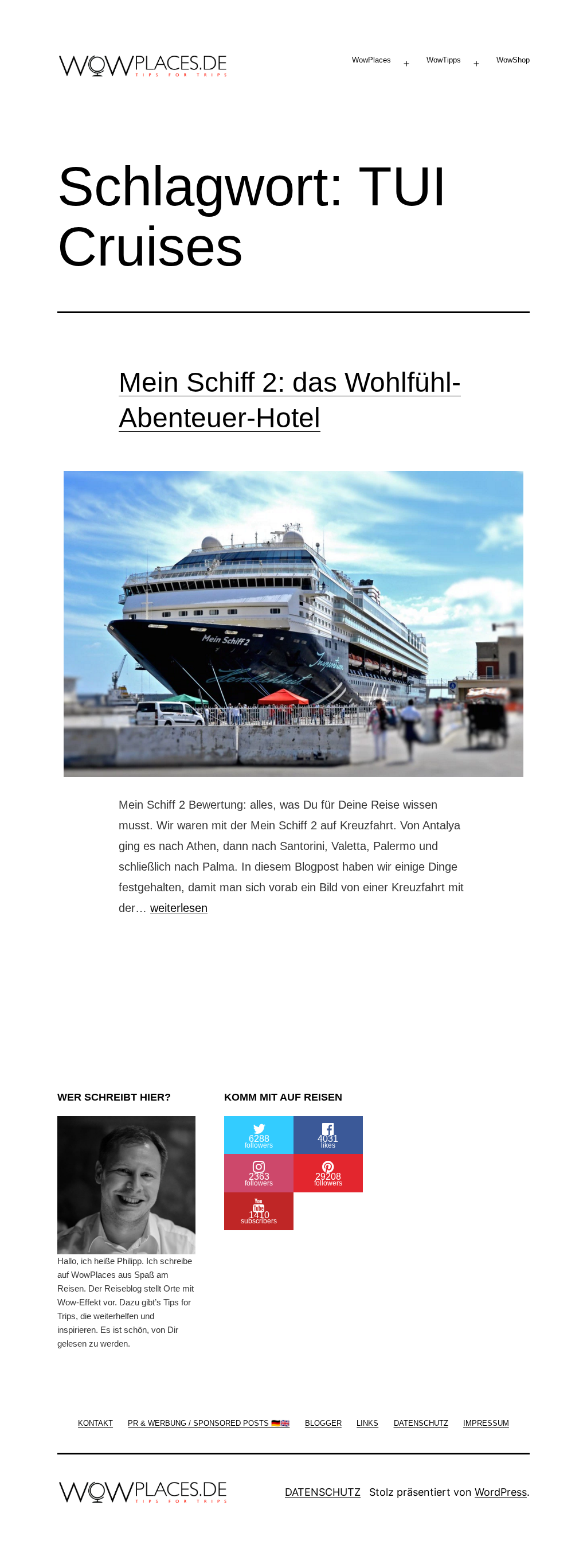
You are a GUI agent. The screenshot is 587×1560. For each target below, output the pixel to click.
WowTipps (443, 60)
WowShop (513, 60)
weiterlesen (179, 908)
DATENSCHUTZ (323, 1492)
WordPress (501, 1492)
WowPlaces (371, 60)
